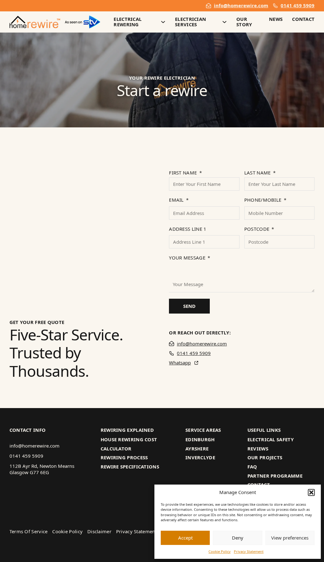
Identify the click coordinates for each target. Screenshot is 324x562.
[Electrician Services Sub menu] (224, 22)
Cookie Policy (220, 551)
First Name (183, 173)
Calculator (116, 449)
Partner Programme (274, 476)
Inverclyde (200, 458)
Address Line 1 (187, 229)
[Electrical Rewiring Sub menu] (163, 22)
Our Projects (265, 458)
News (276, 19)
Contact (303, 19)
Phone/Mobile (263, 200)
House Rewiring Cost (129, 440)
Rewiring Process (124, 458)
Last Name (257, 173)
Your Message (187, 258)
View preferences (289, 538)
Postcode (256, 229)
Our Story (244, 22)
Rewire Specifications (130, 467)
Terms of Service (28, 532)
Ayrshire (197, 449)
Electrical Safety (270, 440)
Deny (237, 538)
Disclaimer (99, 532)
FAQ (252, 467)
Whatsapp (180, 363)
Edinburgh (200, 440)
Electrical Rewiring (127, 22)
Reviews (257, 449)
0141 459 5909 (298, 6)
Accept (185, 538)
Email (176, 200)
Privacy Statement (249, 551)
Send (189, 306)
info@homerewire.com (241, 6)
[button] (311, 492)
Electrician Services (190, 22)
